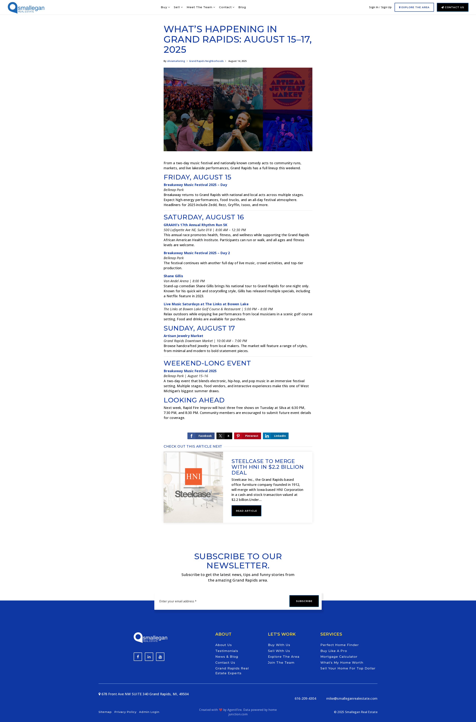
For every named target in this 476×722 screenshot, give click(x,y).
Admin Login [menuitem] (149, 712)
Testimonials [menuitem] (226, 651)
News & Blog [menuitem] (226, 656)
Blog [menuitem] (242, 7)
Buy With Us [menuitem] (279, 645)
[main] (238, 268)
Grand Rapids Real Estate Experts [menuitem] (232, 670)
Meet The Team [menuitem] (200, 7)
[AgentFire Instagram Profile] (160, 657)
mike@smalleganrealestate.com (351, 698)
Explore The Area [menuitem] (283, 656)
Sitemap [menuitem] (105, 712)
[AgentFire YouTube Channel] (149, 657)
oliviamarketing (176, 61)
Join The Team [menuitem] (281, 662)
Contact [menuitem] (226, 7)
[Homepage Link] (26, 7)
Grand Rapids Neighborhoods (206, 61)
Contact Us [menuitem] (225, 662)
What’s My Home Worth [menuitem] (341, 662)
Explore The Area (415, 7)
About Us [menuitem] (223, 645)
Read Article (246, 510)
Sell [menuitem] (177, 7)
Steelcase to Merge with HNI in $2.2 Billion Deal (267, 467)
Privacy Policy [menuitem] (125, 712)
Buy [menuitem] (164, 7)
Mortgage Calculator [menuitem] (339, 656)
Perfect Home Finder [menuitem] (339, 645)
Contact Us (454, 7)
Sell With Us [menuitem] (279, 651)
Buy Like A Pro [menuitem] (333, 651)
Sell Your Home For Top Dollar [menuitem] (348, 668)
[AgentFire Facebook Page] (138, 657)
